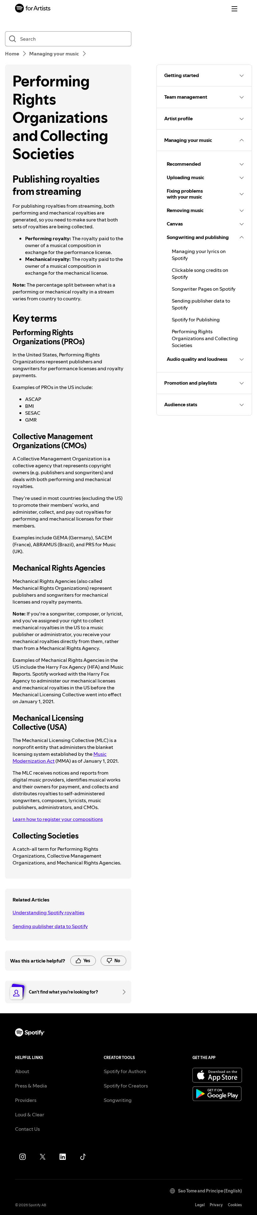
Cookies (235, 1204)
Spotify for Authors (125, 1071)
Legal (200, 1204)
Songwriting (118, 1100)
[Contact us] (122, 992)
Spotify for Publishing (196, 319)
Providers (25, 1100)
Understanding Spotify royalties (48, 912)
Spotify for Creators (126, 1085)
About (22, 1071)
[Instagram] (22, 1156)
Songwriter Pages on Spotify (203, 288)
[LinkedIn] (62, 1156)
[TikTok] (82, 1156)
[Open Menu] (234, 8)
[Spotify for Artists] (33, 9)
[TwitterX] (42, 1156)
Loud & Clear (29, 1114)
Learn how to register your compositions (58, 819)
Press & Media (31, 1085)
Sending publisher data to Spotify (50, 926)
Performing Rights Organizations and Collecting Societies (205, 338)
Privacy (216, 1204)
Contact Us (27, 1128)
